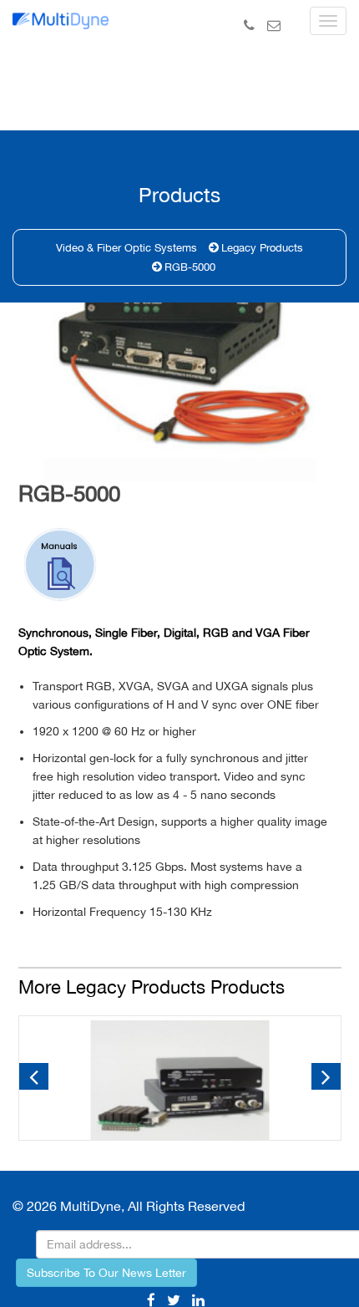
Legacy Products (262, 248)
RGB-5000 (189, 267)
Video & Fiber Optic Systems (126, 248)
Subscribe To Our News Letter (106, 1272)
